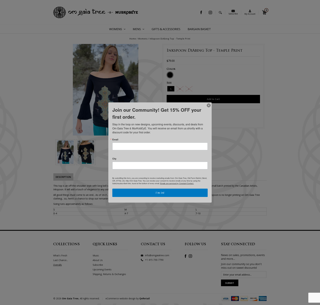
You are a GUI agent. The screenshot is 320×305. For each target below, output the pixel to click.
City (114, 158)
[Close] (209, 105)
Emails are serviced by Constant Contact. (177, 183)
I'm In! (160, 193)
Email (115, 139)
